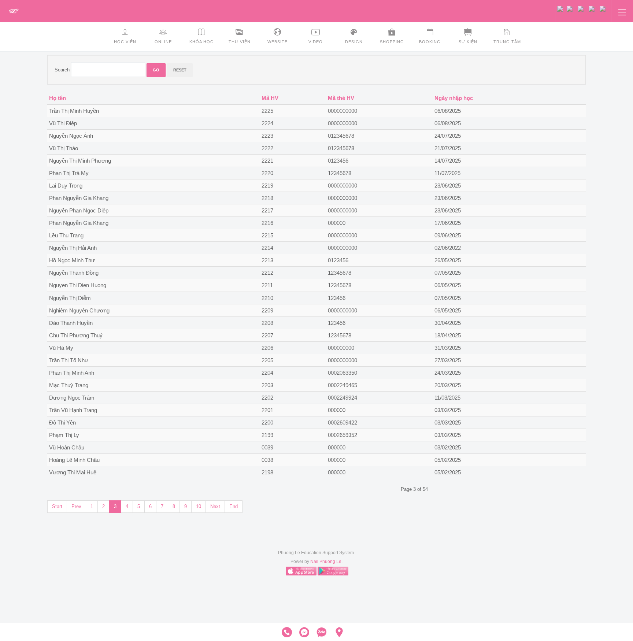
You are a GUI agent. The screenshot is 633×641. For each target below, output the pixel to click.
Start (57, 506)
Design (354, 42)
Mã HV (270, 98)
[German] (594, 8)
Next (215, 506)
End (233, 506)
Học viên (125, 42)
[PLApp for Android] (333, 571)
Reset (179, 70)
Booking (430, 42)
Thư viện (240, 42)
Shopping (392, 42)
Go (156, 70)
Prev (76, 506)
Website (277, 42)
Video (315, 42)
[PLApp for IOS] (301, 571)
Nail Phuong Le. (326, 561)
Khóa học (201, 42)
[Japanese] (604, 8)
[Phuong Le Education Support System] (13, 11)
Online (163, 42)
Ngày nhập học (453, 98)
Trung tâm (507, 42)
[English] (583, 8)
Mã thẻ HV (341, 98)
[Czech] (572, 8)
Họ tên (57, 98)
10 (198, 506)
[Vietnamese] (562, 8)
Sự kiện (468, 42)
